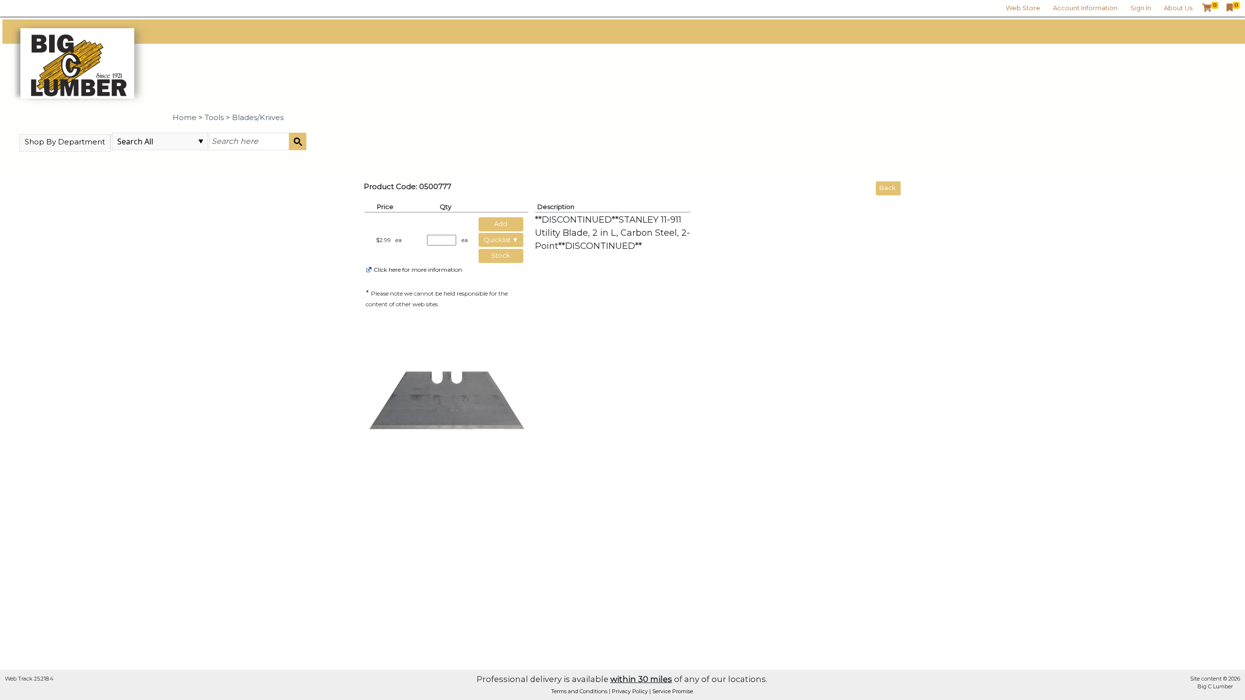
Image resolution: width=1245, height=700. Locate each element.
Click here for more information (418, 269)
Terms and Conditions (580, 691)
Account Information (1085, 8)
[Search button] (297, 141)
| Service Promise (671, 691)
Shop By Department (65, 141)
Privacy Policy (630, 691)
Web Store (1023, 8)
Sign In (1140, 8)
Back (887, 188)
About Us (1178, 8)
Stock (500, 255)
